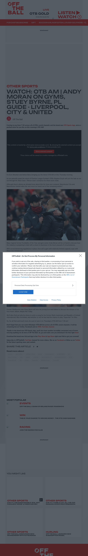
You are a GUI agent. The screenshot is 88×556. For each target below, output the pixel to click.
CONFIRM (23, 292)
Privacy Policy (56, 300)
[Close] (81, 256)
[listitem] (44, 285)
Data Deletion (31, 300)
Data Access (44, 300)
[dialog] (44, 278)
